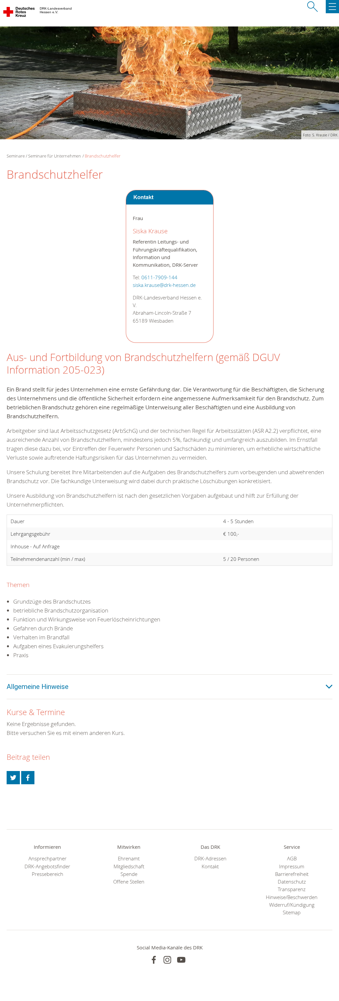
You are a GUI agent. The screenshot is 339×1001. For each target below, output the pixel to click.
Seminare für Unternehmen (54, 156)
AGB (292, 858)
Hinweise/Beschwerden (291, 897)
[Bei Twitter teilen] (13, 777)
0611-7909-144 (159, 277)
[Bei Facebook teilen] (27, 777)
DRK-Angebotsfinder (47, 866)
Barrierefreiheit (292, 874)
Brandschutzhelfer (103, 156)
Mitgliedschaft (129, 866)
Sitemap (292, 912)
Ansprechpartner (47, 858)
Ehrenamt (129, 858)
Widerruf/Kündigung (292, 905)
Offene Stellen (128, 882)
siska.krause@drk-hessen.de (164, 285)
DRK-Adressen (210, 858)
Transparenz (292, 889)
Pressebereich (47, 874)
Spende (129, 874)
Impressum (291, 866)
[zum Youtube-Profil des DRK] (181, 960)
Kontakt (210, 866)
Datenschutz (292, 882)
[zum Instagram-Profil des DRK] (167, 960)
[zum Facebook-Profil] (154, 960)
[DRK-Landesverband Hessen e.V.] (19, 13)
